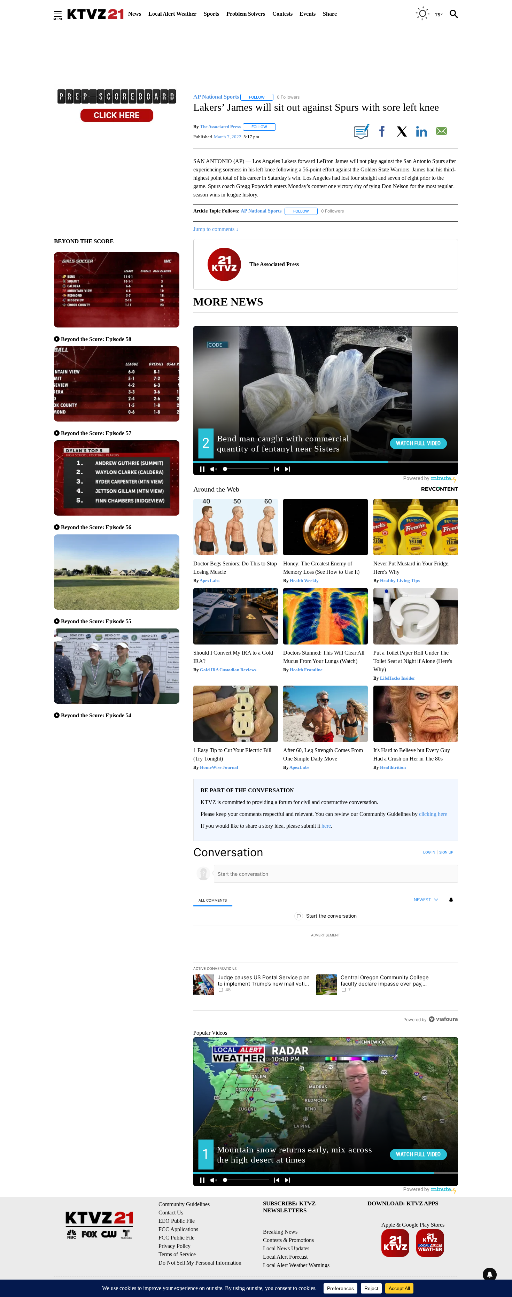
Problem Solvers (245, 14)
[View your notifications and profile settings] (451, 900)
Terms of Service (177, 1254)
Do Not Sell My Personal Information (199, 1263)
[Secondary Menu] (63, 14)
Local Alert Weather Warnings (296, 1265)
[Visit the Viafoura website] (443, 1019)
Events (308, 14)
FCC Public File (176, 1238)
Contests (282, 14)
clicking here (433, 814)
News (134, 14)
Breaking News (280, 1232)
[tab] (212, 900)
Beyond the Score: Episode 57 (96, 433)
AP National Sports (261, 211)
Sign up (446, 852)
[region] (325, 935)
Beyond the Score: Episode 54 (96, 715)
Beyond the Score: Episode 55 (96, 621)
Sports (211, 14)
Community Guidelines (184, 1204)
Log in (429, 852)
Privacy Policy (174, 1246)
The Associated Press (220, 126)
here (326, 826)
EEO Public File (176, 1221)
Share (330, 14)
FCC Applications (178, 1229)
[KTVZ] (95, 13)
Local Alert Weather (172, 14)
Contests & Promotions (288, 1240)
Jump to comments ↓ (216, 229)
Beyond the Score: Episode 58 (96, 339)
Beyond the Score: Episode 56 (96, 527)
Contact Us (170, 1212)
